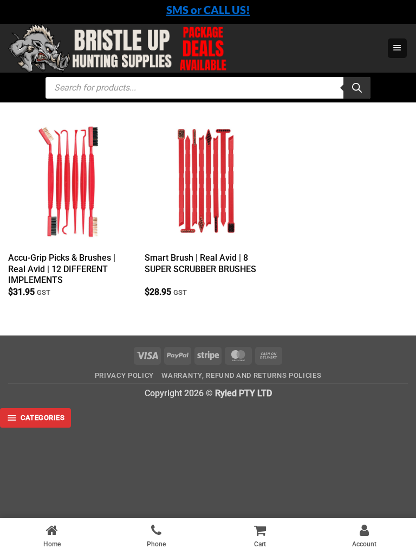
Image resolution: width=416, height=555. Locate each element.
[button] (397, 48)
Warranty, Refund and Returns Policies (241, 375)
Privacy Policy (124, 375)
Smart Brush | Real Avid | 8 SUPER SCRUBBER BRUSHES (200, 263)
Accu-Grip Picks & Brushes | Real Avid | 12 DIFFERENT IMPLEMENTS (61, 269)
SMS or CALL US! (208, 9)
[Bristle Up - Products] (193, 48)
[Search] (356, 88)
